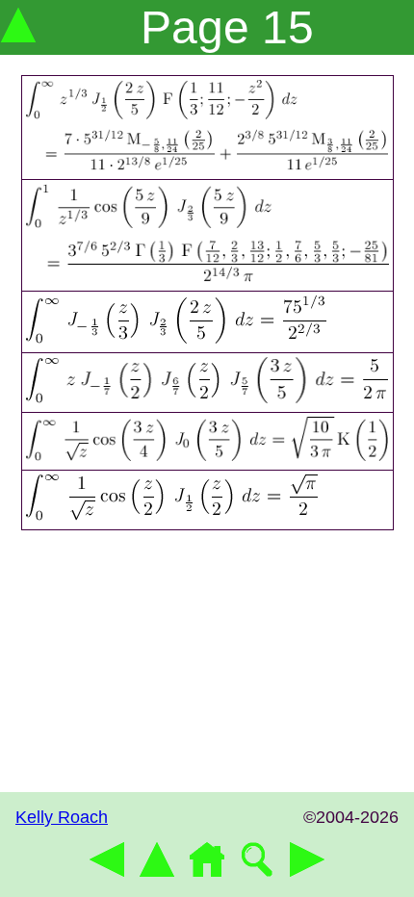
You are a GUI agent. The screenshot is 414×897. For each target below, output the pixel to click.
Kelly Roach (61, 817)
